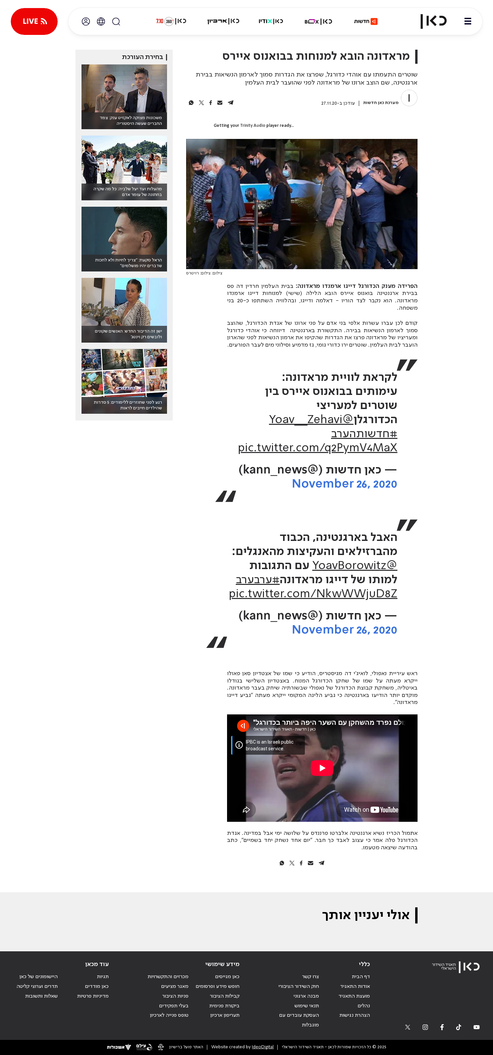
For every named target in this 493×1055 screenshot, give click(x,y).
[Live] (34, 21)
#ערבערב (258, 580)
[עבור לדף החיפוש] (116, 21)
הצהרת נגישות (354, 1015)
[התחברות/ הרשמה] (86, 21)
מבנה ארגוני (306, 996)
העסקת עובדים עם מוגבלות (299, 1020)
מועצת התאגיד (354, 996)
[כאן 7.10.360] (171, 21)
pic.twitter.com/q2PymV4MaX (317, 448)
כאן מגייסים (227, 976)
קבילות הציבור (224, 996)
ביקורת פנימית (224, 1006)
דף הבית (361, 976)
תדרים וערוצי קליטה (37, 986)
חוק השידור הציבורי (298, 986)
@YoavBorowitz (354, 566)
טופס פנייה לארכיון (169, 1015)
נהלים (364, 1006)
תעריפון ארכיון (224, 1015)
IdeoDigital (263, 1047)
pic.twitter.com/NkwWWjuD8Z (313, 594)
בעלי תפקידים (173, 1006)
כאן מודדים (97, 986)
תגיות (103, 976)
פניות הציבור (175, 996)
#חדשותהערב (364, 434)
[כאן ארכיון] (223, 21)
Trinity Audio (252, 126)
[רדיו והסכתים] (271, 21)
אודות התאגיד (355, 986)
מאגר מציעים (174, 986)
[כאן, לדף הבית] (428, 21)
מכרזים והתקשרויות (168, 976)
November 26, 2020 (344, 484)
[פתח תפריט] (468, 21)
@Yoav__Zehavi (311, 420)
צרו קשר (310, 976)
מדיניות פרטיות (93, 996)
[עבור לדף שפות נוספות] (101, 21)
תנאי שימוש (306, 1006)
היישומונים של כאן (38, 976)
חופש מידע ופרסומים (217, 986)
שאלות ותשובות (41, 996)
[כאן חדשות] (366, 21)
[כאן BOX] (318, 21)
